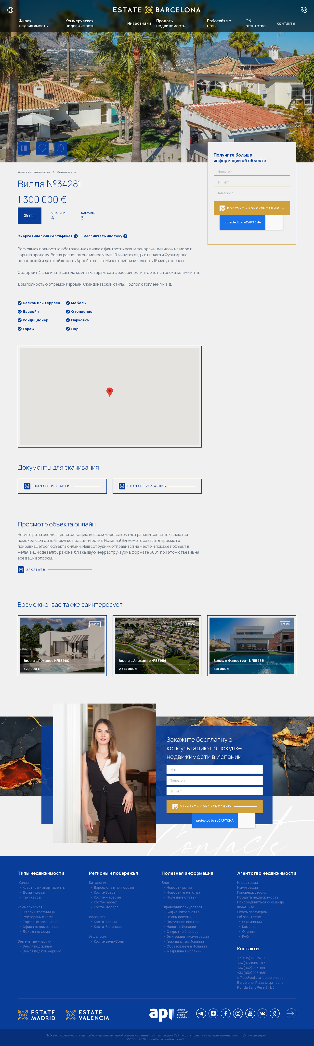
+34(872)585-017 (251, 963)
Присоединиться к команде (260, 902)
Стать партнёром (252, 912)
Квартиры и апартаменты (44, 887)
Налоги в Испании (181, 926)
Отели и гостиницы (39, 912)
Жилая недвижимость (33, 23)
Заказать (36, 569)
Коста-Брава (105, 892)
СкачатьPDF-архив (52, 486)
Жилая (23, 882)
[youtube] (250, 1014)
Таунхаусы (32, 897)
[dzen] (213, 1014)
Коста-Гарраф (106, 902)
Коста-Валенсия (108, 926)
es (22, 10)
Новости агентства (183, 892)
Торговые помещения (41, 921)
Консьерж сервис (252, 892)
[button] (109, 392)
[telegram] (201, 1014)
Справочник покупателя (182, 907)
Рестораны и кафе (38, 916)
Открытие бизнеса (182, 931)
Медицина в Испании (184, 951)
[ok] (275, 1014)
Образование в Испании (187, 946)
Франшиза (245, 907)
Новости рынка (179, 887)
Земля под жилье (37, 946)
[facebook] (226, 1014)
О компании (252, 921)
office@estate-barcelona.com (262, 977)
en (15, 10)
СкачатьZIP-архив (146, 486)
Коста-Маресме (107, 897)
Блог (166, 882)
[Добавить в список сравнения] (24, 148)
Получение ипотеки (183, 921)
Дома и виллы (66, 172)
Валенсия (97, 916)
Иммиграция (247, 887)
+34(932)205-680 (251, 967)
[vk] (262, 1014)
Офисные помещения (41, 926)
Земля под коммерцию (42, 951)
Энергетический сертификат (45, 236)
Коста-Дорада (106, 907)
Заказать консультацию (206, 806)
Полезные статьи (181, 897)
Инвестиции (139, 23)
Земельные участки (35, 941)
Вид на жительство (183, 912)
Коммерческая (30, 907)
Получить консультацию (253, 208)
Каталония (98, 882)
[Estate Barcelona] (157, 10)
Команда (249, 926)
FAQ (245, 936)
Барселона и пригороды (114, 887)
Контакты (286, 23)
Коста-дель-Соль (109, 941)
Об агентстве (256, 23)
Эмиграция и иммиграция (188, 936)
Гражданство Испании (185, 941)
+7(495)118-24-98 (252, 958)
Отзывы (248, 931)
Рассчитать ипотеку (103, 236)
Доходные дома (36, 931)
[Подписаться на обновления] (60, 148)
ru (7, 10)
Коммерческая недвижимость (79, 23)
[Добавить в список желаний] (42, 148)
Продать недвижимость (170, 23)
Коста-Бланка (105, 921)
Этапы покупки (179, 916)
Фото (30, 215)
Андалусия (98, 936)
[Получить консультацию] (304, 10)
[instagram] (238, 1014)
